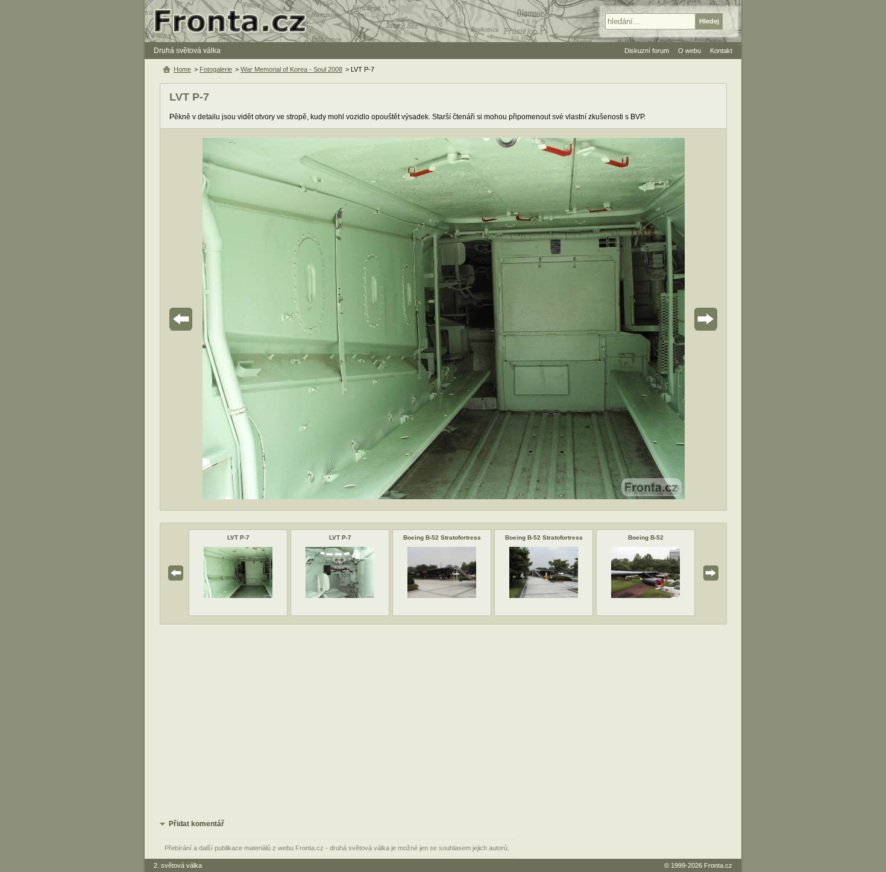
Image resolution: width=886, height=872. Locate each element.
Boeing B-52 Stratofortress (442, 537)
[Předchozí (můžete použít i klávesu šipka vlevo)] (214, 319)
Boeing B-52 (646, 537)
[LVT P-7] (238, 595)
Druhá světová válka (187, 50)
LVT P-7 (238, 537)
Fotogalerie (216, 69)
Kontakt (721, 50)
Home (182, 69)
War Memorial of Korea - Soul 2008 (291, 69)
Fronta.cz (718, 865)
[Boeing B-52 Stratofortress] (441, 595)
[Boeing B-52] (645, 595)
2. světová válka (178, 865)
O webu (689, 50)
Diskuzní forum (646, 50)
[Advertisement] (443, 721)
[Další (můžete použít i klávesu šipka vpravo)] (672, 319)
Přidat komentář (196, 824)
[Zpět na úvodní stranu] (235, 21)
